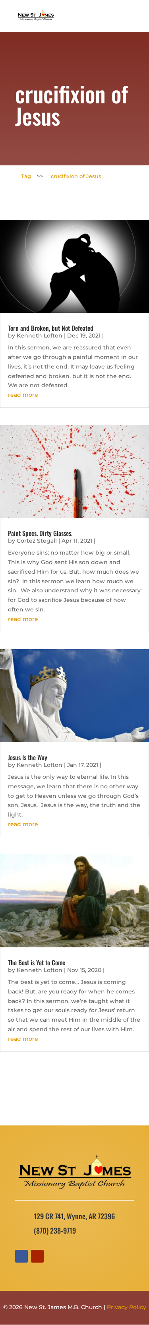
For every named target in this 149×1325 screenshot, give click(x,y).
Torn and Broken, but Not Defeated (50, 328)
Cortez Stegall (37, 540)
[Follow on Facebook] (21, 1256)
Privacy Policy (126, 1307)
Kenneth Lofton (39, 335)
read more (23, 394)
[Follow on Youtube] (37, 1256)
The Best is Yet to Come (36, 962)
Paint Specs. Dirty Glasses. (40, 533)
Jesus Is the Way (27, 757)
